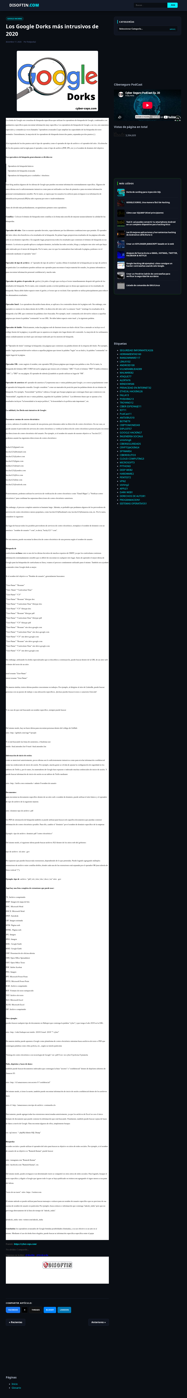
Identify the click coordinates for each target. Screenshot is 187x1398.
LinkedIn (64, 1310)
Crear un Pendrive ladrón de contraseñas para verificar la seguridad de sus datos (148, 275)
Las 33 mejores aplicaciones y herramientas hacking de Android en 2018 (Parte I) (151, 233)
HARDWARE (127, 473)
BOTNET (125, 421)
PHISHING (127, 399)
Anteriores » (98, 1322)
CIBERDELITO (128, 455)
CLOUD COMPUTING (132, 458)
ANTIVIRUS (127, 417)
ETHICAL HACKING (131, 391)
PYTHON (125, 466)
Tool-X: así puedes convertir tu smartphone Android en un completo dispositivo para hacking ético (150, 223)
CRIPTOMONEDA (130, 425)
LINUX (125, 361)
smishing (125, 440)
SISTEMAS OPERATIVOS (133, 503)
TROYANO (126, 402)
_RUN (172, 5)
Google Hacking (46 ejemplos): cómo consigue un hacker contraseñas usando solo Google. (149, 264)
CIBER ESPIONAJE (130, 406)
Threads (36, 1310)
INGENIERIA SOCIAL (131, 436)
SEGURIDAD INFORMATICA (136, 350)
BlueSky (50, 1310)
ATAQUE (125, 376)
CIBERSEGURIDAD (130, 443)
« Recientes (15, 1322)
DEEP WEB (126, 470)
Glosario (16, 1387)
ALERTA (125, 380)
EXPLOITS (126, 428)
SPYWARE (125, 451)
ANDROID (127, 365)
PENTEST (125, 477)
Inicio (15, 1384)
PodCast (126, 413)
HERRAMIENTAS (130, 354)
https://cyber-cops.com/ (25, 1244)
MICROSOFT (127, 462)
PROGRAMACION (130, 499)
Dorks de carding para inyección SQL (143, 192)
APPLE (124, 488)
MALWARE (127, 372)
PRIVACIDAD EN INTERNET (135, 387)
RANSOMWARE (130, 357)
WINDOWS (127, 384)
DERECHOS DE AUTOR (133, 496)
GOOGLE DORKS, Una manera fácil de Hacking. (148, 202)
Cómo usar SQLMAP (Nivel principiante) (144, 212)
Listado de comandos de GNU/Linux (143, 285)
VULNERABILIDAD (131, 369)
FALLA (124, 395)
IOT (123, 410)
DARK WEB (126, 492)
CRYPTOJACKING (129, 447)
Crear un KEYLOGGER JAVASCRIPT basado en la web (150, 244)
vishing (124, 484)
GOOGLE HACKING (14, 19)
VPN (123, 481)
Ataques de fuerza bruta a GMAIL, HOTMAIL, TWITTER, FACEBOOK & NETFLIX (152, 254)
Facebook (13, 1310)
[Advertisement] (57, 1352)
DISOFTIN (24, 5)
